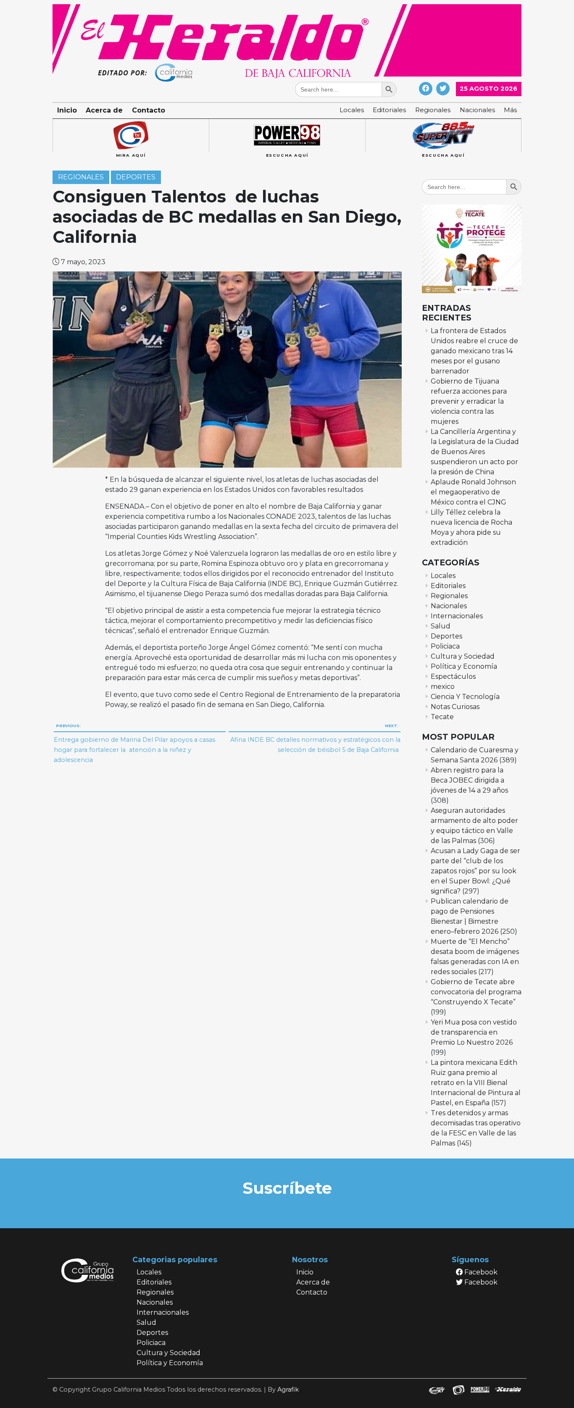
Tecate (442, 717)
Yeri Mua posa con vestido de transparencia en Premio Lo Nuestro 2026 (474, 1032)
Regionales (432, 110)
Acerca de (104, 110)
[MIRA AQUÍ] (131, 135)
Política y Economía (464, 666)
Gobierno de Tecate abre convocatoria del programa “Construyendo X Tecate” (476, 992)
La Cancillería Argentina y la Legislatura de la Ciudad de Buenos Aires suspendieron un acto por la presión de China (475, 452)
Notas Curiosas (455, 707)
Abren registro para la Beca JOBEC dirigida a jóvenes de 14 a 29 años (469, 780)
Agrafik (288, 1389)
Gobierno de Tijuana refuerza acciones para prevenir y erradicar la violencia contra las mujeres (469, 401)
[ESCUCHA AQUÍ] (287, 135)
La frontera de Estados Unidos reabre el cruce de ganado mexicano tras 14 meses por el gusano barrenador (474, 351)
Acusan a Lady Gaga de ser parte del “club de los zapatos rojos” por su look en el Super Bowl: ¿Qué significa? (475, 871)
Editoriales (389, 110)
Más (510, 110)
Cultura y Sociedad (463, 656)
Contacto (148, 110)
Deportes (135, 177)
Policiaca (445, 646)
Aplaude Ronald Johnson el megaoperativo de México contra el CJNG (473, 492)
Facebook (480, 1272)
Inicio (67, 110)
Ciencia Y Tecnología (465, 697)
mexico (443, 687)
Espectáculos (453, 676)
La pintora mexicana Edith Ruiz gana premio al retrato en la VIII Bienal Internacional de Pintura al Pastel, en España (476, 1083)
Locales (352, 110)
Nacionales (477, 110)
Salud (440, 626)
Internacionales (457, 616)
